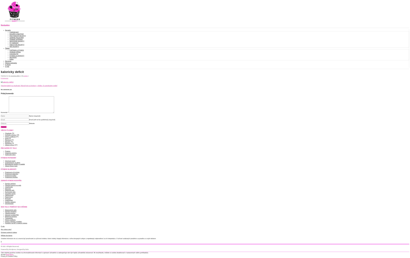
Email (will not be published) (42, 120)
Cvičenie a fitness (10, 135)
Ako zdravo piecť (6, 229)
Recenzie (8, 140)
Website (32, 123)
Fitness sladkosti (10, 136)
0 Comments (4, 78)
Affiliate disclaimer (6, 235)
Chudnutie (8, 133)
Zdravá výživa (9, 145)
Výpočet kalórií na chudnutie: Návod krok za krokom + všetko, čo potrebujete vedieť (29, 86)
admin (26, 76)
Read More (9, 254)
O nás (3, 226)
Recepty (7, 141)
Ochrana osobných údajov (9, 232)
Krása (7, 138)
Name (34, 116)
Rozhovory (8, 143)
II (1, 241)
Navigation (5, 25)
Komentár (4, 112)
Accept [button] (3, 254)
